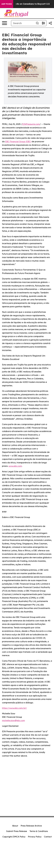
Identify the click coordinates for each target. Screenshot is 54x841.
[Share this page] (50, 23)
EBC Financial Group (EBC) (18, 141)
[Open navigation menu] (4, 23)
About (15, 825)
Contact (48, 836)
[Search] (37, 23)
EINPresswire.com (31, 124)
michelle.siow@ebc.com (13, 720)
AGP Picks (7, 4)
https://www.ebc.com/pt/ (14, 708)
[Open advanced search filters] (43, 23)
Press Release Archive (31, 825)
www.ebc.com (15, 466)
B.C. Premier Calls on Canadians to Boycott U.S (25, 4)
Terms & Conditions (39, 831)
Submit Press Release (16, 831)
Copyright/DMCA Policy (13, 836)
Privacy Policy (34, 836)
